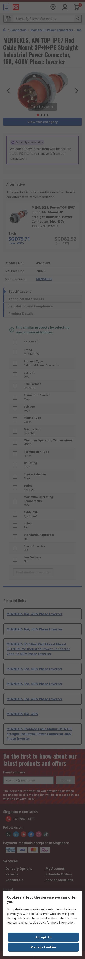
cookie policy (37, 922)
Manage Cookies (43, 947)
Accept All (43, 937)
